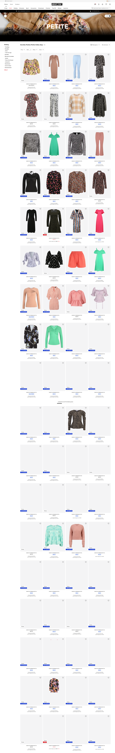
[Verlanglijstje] (106, 4)
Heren (11, 4)
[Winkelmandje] (110, 4)
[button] (95, 45)
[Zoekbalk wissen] (109, 8)
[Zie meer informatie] (31, 89)
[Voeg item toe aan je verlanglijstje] (40, 54)
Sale (28, 49)
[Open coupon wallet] (95, 4)
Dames (6, 4)
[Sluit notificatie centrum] (102, 4)
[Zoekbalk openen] (92, 8)
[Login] (99, 4)
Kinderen (17, 4)
